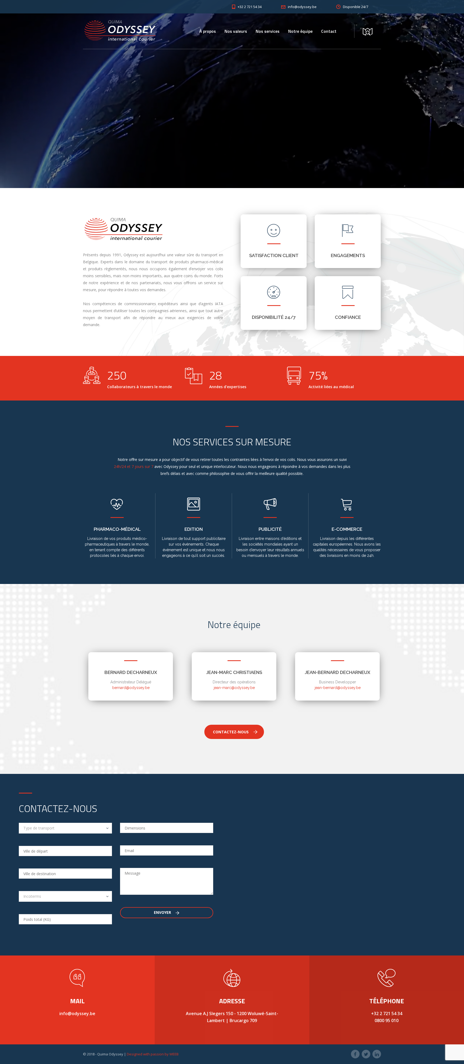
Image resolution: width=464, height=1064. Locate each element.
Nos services (268, 31)
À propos (207, 31)
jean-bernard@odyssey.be (338, 688)
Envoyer (163, 912)
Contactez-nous (231, 731)
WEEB (174, 1054)
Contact (328, 31)
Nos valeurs (235, 31)
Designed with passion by (148, 1054)
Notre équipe (300, 31)
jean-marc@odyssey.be (234, 688)
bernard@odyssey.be (131, 688)
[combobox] (65, 828)
